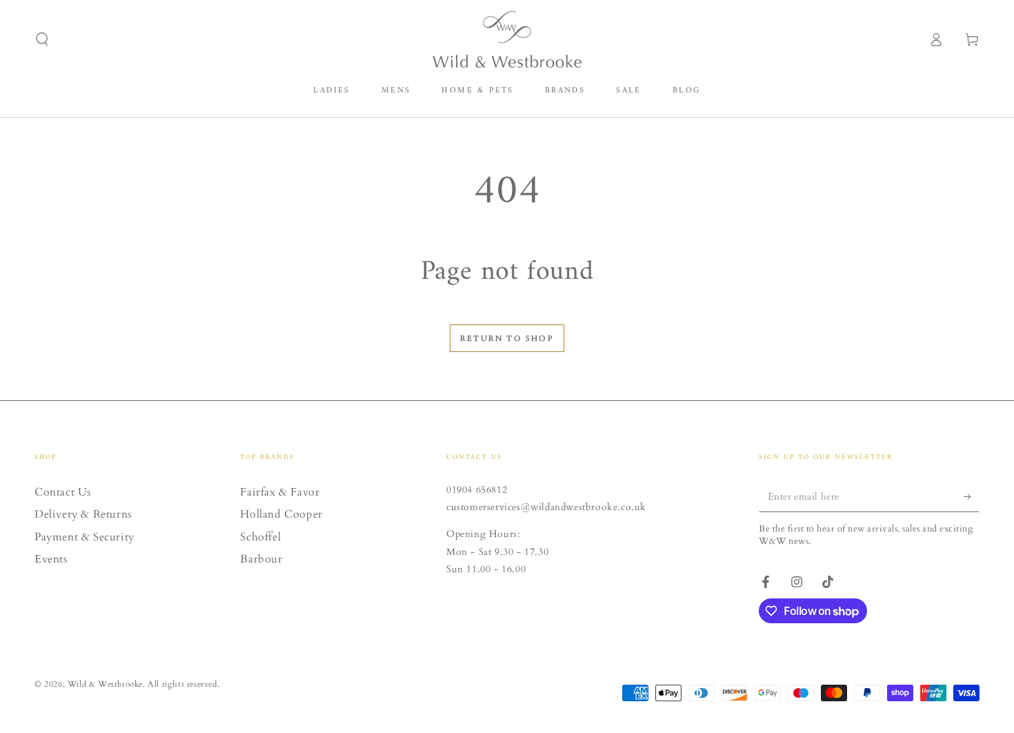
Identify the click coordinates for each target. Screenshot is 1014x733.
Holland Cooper (281, 514)
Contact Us (62, 492)
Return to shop (507, 338)
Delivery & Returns (83, 514)
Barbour (261, 559)
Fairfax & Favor (279, 492)
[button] (42, 39)
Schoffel (260, 537)
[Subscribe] (972, 496)
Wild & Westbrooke (105, 684)
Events (51, 559)
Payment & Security (84, 537)
